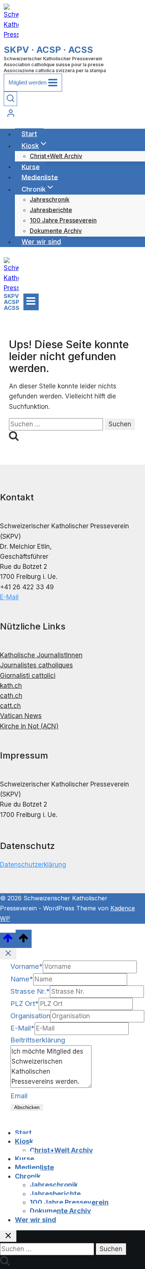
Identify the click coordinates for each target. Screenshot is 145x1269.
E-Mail (9, 597)
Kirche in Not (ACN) (29, 726)
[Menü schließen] (1, 1119)
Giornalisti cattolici (27, 675)
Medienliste (40, 177)
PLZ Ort (24, 1003)
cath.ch (11, 695)
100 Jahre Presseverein (63, 220)
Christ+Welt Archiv (56, 156)
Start (29, 134)
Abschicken (26, 1107)
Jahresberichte (51, 210)
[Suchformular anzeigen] (10, 99)
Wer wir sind (41, 242)
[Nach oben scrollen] (8, 940)
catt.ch (10, 705)
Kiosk (24, 1141)
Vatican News (21, 716)
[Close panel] (8, 953)
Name (21, 979)
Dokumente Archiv (56, 230)
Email (19, 1096)
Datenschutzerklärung (33, 864)
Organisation (30, 1016)
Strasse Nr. (30, 991)
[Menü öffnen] (31, 301)
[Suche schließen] (8, 1236)
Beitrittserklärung (37, 1040)
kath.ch (11, 685)
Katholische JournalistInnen (41, 655)
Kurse (31, 166)
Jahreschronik (50, 199)
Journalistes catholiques (36, 665)
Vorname (26, 966)
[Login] (72, 114)
